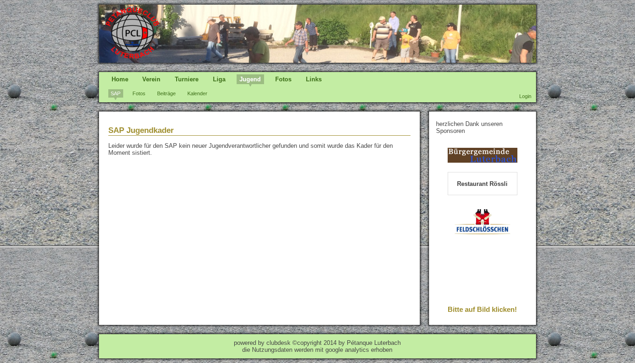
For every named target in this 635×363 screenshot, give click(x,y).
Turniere (186, 79)
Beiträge (166, 93)
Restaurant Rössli (482, 183)
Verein (151, 79)
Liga (219, 79)
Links (314, 79)
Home (120, 79)
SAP (115, 93)
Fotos (283, 79)
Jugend (250, 79)
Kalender (197, 93)
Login (525, 96)
